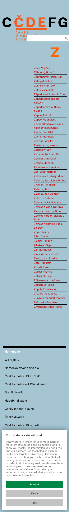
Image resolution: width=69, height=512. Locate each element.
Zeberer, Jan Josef (45, 158)
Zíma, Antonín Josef (46, 254)
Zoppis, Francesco (45, 289)
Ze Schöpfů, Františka (47, 154)
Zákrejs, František (44, 85)
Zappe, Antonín (43, 115)
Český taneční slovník (19, 409)
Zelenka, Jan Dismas (46, 194)
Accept (34, 484)
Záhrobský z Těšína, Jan (48, 77)
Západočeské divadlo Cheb (50, 94)
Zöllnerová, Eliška (44, 285)
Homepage (12, 351)
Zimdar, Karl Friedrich (46, 258)
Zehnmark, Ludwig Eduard (49, 176)
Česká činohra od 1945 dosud (25, 384)
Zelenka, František (45, 185)
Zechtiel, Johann (44, 163)
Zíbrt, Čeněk (41, 236)
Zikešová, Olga (43, 245)
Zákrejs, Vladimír (44, 90)
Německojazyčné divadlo (22, 368)
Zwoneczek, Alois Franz (48, 307)
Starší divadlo (14, 392)
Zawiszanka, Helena (46, 145)
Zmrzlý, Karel (41, 267)
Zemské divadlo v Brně (47, 211)
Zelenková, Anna (44, 198)
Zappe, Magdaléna (45, 119)
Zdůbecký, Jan (42, 150)
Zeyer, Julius (41, 232)
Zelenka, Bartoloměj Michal (50, 180)
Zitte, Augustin (42, 263)
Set (34, 502)
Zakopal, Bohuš (43, 81)
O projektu (12, 360)
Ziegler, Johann (43, 241)
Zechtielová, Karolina (46, 167)
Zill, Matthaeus (43, 249)
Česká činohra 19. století (22, 425)
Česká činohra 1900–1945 (23, 376)
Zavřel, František (44, 132)
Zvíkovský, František (46, 302)
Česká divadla (14, 417)
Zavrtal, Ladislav (44, 141)
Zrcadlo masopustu (45, 293)
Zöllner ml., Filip (43, 271)
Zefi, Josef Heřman (45, 172)
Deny (34, 493)
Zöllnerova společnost (47, 280)
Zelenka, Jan (41, 189)
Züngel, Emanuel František (49, 298)
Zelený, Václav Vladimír (47, 202)
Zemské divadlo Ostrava (48, 207)
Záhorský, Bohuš (44, 72)
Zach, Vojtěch (42, 68)
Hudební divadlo (16, 400)
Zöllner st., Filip (43, 276)
